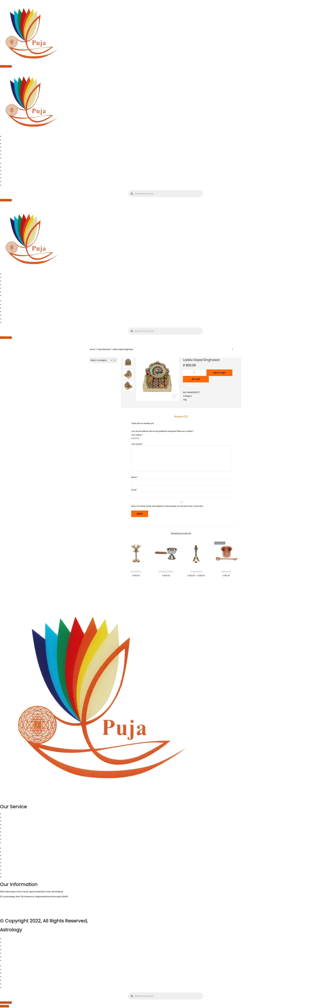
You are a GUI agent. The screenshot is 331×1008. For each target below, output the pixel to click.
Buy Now (196, 379)
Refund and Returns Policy (14, 835)
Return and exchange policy (15, 824)
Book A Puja (8, 140)
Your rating (137, 435)
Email (134, 490)
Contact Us (8, 154)
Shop (5, 151)
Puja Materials (103, 349)
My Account (8, 158)
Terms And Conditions (13, 828)
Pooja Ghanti (196, 571)
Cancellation (8, 817)
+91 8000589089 (7, 913)
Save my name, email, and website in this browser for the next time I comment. (167, 506)
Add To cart (219, 372)
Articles (6, 147)
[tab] (181, 416)
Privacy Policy (9, 832)
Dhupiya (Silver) (166, 571)
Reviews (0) (181, 416)
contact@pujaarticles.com (12, 905)
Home (5, 136)
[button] (191, 386)
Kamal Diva (136, 571)
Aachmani (226, 571)
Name (134, 477)
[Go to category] (115, 360)
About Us (7, 143)
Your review (137, 444)
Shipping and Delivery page (15, 839)
